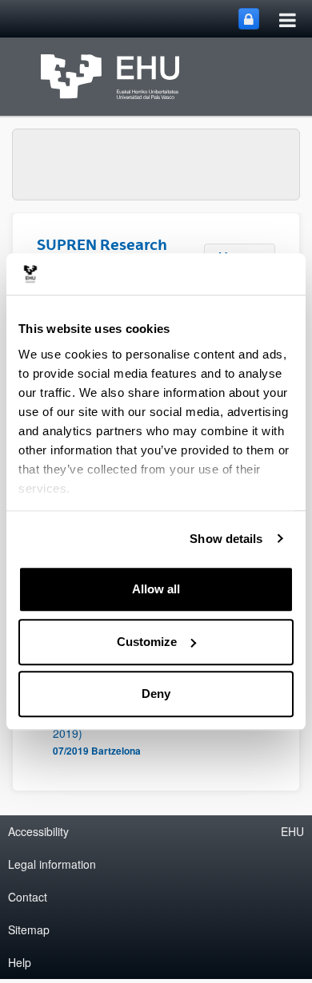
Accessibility (38, 831)
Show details (226, 538)
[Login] (248, 19)
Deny (156, 693)
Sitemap (29, 929)
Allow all (156, 589)
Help (19, 962)
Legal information (52, 864)
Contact (27, 897)
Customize (147, 641)
